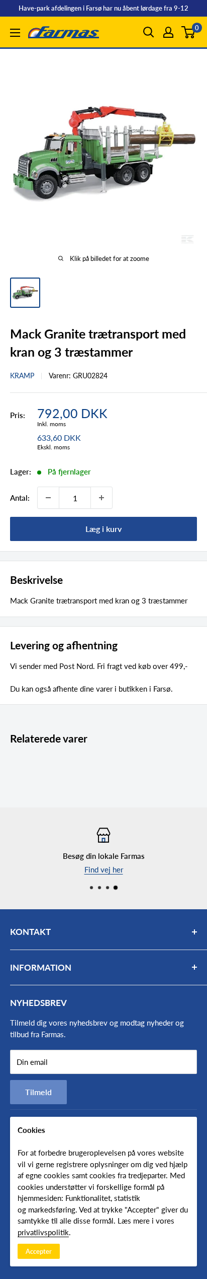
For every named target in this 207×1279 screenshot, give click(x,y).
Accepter (39, 1251)
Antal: (20, 497)
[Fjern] (48, 497)
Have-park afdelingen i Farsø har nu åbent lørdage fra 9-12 (103, 8)
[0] (188, 32)
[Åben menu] (15, 33)
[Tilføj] (101, 497)
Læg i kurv (103, 528)
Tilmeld (38, 1092)
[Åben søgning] (148, 32)
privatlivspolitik (43, 1232)
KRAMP (22, 375)
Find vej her (103, 869)
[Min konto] (168, 32)
